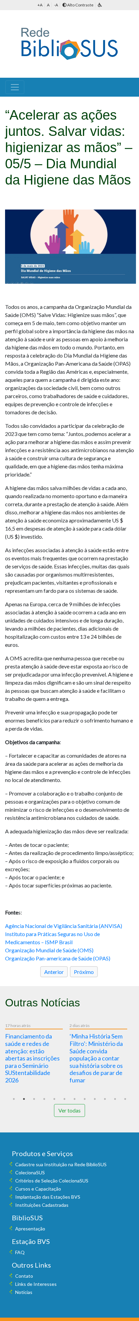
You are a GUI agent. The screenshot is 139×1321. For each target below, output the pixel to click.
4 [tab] (44, 1099)
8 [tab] (84, 1099)
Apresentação (30, 1228)
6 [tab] (64, 1099)
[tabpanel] (37, 1054)
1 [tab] (13, 1099)
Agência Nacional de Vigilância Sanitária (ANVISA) (63, 926)
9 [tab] (94, 1099)
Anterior (54, 972)
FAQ (20, 1252)
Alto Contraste (79, 4)
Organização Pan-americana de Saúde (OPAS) (57, 958)
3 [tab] (34, 1099)
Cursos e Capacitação (38, 1189)
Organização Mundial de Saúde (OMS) (49, 950)
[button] (100, 4)
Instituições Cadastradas (41, 1205)
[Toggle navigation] (14, 87)
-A (56, 4)
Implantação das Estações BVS (47, 1197)
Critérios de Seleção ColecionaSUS (51, 1180)
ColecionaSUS (30, 1172)
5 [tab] (54, 1099)
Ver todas (69, 1110)
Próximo (84, 972)
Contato (24, 1276)
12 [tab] (125, 1099)
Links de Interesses (36, 1284)
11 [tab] (115, 1099)
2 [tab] (24, 1099)
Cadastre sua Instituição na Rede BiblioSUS (61, 1164)
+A (40, 4)
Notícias (23, 1292)
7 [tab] (74, 1099)
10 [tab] (105, 1099)
